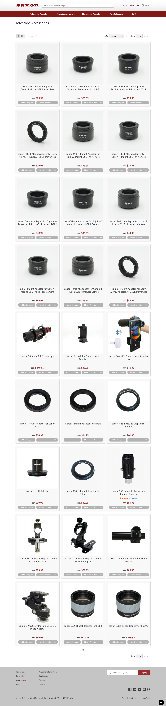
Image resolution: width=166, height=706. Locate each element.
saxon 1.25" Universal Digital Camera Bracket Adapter (37, 560)
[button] (26, 102)
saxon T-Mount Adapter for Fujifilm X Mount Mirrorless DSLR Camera (83, 223)
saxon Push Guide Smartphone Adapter (83, 358)
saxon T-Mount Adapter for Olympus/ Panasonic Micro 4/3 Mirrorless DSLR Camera (37, 224)
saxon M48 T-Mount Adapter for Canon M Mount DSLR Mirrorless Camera (128, 156)
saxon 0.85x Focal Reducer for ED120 (37, 693)
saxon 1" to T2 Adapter (37, 491)
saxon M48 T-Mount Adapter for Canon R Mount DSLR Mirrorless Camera (37, 89)
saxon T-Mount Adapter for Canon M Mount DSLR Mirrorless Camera (37, 290)
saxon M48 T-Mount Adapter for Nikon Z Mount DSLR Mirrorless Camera (83, 156)
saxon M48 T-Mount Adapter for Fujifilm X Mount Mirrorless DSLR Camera (128, 89)
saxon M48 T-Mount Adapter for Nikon (83, 492)
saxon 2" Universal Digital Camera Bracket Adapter (83, 560)
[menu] (83, 14)
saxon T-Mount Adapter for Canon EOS (37, 425)
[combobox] (78, 6)
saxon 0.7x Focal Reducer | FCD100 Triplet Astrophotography (83, 695)
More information (45, 103)
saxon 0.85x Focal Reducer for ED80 (83, 625)
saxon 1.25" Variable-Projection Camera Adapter (128, 492)
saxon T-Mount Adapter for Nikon (83, 423)
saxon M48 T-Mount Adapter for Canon (128, 425)
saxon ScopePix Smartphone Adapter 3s (128, 358)
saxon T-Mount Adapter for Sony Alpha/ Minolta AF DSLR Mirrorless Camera (128, 291)
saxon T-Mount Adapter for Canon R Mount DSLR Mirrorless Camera (83, 290)
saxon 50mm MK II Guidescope (37, 356)
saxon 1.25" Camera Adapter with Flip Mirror (128, 560)
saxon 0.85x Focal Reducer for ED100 (128, 625)
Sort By (105, 36)
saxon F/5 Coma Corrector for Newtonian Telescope (128, 695)
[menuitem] (39, 14)
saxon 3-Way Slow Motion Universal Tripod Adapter (37, 627)
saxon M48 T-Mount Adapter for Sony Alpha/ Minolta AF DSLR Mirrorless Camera (37, 156)
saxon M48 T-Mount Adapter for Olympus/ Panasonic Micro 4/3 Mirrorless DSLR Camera (83, 89)
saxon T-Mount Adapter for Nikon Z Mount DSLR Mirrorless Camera (128, 223)
